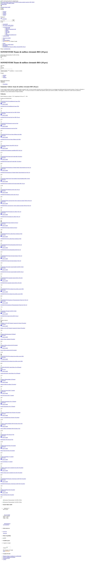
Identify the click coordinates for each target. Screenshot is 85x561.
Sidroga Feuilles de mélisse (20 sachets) (8, 384)
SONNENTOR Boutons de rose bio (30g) (8, 128)
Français (4, 13)
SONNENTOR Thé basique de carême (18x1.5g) (10, 216)
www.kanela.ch (6, 524)
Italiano (4, 14)
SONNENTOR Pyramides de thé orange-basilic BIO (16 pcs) (12, 183)
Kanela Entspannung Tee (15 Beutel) (7, 406)
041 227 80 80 (7, 514)
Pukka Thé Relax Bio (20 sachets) (7, 494)
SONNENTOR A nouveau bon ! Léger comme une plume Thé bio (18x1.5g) (15, 205)
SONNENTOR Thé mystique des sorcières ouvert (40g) (11, 293)
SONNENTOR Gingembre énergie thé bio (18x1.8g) (11, 282)
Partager (4, 75)
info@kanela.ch (7, 523)
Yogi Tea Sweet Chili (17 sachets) (7, 395)
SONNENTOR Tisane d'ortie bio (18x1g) (8, 227)
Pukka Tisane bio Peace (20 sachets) (7, 450)
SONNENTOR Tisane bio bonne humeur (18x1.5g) (10, 260)
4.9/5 (4, 551)
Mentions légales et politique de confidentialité (12, 556)
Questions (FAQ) (6, 558)
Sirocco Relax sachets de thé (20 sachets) (8, 350)
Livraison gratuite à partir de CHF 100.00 (26, 2)
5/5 (3, 41)
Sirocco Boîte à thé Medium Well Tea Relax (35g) (10, 428)
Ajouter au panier (4, 70)
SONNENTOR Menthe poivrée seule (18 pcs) (9, 194)
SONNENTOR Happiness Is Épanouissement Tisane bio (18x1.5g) (13, 304)
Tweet (4, 76)
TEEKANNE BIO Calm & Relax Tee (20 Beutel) (10, 373)
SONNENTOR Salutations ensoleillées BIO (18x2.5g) (11, 150)
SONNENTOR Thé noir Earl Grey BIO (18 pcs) (10, 117)
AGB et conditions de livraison (9, 557)
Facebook (5, 531)
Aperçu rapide (4, 104)
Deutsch (4, 11)
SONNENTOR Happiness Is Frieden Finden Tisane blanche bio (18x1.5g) (15, 172)
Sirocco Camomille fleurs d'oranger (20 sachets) (9, 417)
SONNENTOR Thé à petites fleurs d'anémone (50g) (10, 238)
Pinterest (4, 77)
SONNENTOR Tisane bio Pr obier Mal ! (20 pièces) (10, 161)
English (4, 12)
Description (5, 84)
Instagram (5, 533)
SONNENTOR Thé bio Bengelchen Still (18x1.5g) (10, 249)
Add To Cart (2, 102)
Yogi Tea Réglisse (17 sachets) (6, 461)
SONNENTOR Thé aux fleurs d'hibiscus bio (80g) (10, 139)
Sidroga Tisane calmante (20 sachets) (7, 339)
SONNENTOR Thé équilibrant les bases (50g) (9, 106)
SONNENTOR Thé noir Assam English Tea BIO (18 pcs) (12, 271)
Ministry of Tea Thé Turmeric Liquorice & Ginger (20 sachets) (12, 328)
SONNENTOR (7, 48)
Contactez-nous (3, 4)
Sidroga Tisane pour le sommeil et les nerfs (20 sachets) (11, 472)
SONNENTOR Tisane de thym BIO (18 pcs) (9, 315)
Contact (12, 3)
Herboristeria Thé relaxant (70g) (6, 439)
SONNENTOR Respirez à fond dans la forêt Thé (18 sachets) (12, 483)
